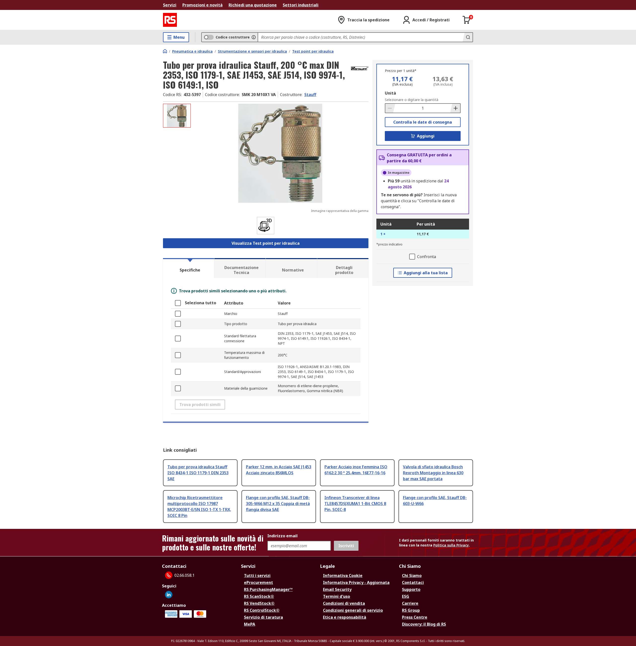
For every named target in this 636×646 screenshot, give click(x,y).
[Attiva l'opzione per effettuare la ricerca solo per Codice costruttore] (254, 37)
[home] (165, 51)
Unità (390, 93)
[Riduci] (390, 108)
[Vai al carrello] (466, 20)
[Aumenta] (455, 108)
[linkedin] (168, 594)
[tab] (188, 268)
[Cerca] (468, 37)
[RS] (170, 20)
